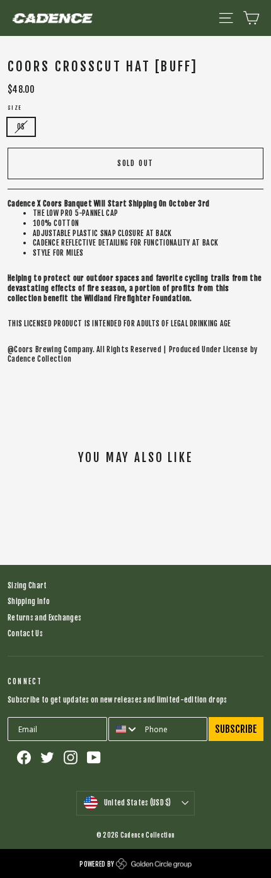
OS (21, 126)
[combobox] (124, 729)
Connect (25, 681)
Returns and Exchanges (44, 618)
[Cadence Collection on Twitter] (47, 757)
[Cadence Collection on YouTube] (94, 757)
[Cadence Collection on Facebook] (24, 757)
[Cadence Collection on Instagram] (71, 757)
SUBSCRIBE (236, 729)
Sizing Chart (27, 585)
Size (15, 108)
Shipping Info (29, 601)
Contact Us (25, 633)
